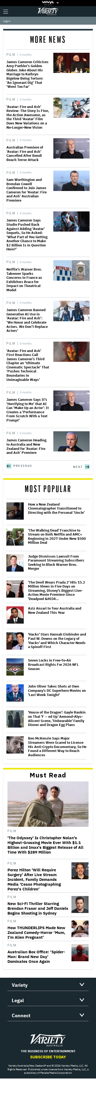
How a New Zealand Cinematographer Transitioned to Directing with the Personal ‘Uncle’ (56, 508)
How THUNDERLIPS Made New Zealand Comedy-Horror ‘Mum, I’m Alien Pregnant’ (36, 932)
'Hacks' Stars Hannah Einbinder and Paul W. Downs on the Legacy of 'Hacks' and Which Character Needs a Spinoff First (57, 640)
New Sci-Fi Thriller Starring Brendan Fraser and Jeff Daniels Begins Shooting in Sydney (37, 908)
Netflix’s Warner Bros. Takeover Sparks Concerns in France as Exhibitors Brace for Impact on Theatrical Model (24, 279)
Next (78, 467)
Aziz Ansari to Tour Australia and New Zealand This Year (54, 610)
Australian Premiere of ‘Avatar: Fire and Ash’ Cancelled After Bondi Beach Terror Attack (24, 153)
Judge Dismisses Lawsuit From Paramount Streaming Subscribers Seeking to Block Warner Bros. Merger (56, 562)
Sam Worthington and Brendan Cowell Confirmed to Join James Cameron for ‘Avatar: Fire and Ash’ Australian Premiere (26, 190)
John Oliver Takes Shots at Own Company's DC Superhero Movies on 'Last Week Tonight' (57, 690)
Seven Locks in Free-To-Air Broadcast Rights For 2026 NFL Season (53, 664)
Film (10, 54)
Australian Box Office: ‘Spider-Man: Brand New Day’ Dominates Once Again (36, 957)
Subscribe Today (48, 1056)
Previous (22, 466)
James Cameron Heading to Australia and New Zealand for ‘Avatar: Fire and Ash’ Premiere (26, 446)
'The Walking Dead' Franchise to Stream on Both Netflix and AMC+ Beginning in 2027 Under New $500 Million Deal (57, 536)
